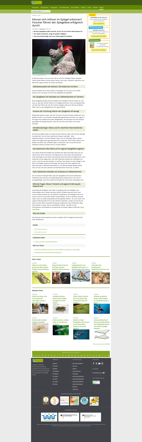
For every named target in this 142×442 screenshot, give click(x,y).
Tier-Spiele (55, 381)
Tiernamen (44, 7)
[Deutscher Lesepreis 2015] (65, 401)
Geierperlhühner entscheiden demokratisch (48, 252)
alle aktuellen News (100, 344)
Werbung (74, 386)
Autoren (74, 368)
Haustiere (54, 7)
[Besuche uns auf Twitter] (96, 363)
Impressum (75, 389)
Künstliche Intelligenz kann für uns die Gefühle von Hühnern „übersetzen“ (57, 249)
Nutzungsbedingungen (78, 379)
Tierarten (35, 7)
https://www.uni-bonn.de (40, 229)
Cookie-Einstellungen (77, 384)
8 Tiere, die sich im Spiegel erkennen (45, 241)
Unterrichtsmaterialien (78, 376)
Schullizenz (75, 373)
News (101, 7)
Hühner (70, 90)
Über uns (74, 366)
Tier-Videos (55, 376)
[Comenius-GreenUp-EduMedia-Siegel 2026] (46, 401)
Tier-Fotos (55, 379)
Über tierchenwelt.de (77, 363)
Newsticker (47, 11)
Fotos (89, 7)
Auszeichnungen (76, 371)
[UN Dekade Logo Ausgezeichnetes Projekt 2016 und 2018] (75, 401)
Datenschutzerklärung (77, 381)
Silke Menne (42, 29)
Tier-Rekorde (64, 7)
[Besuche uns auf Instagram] (102, 363)
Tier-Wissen (74, 7)
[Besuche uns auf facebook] (93, 363)
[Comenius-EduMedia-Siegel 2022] (55, 401)
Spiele (95, 7)
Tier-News (55, 384)
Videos (83, 7)
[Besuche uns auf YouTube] (99, 363)
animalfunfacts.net (97, 372)
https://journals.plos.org (40, 232)
